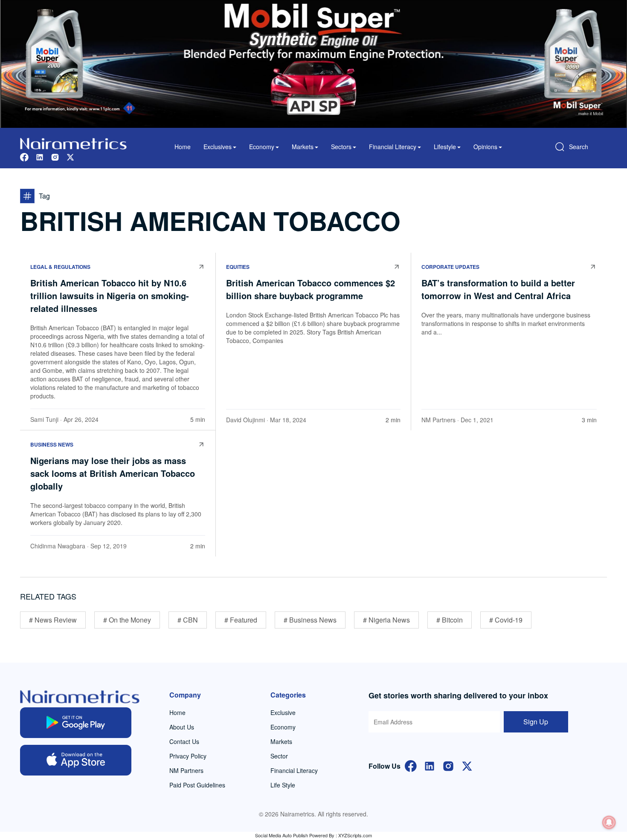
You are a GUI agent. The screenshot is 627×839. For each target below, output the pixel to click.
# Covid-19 (505, 620)
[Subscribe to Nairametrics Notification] (609, 822)
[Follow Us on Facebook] (411, 765)
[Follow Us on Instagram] (448, 765)
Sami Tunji (44, 419)
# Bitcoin (449, 620)
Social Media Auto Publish (281, 835)
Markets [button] (303, 146)
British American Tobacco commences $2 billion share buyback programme (310, 289)
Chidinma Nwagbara (57, 546)
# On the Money (127, 620)
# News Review (53, 620)
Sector (279, 756)
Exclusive (283, 712)
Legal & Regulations (60, 267)
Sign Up (535, 722)
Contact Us (184, 741)
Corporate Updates (450, 267)
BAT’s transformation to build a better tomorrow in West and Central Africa (498, 289)
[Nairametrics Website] (73, 142)
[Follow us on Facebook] (24, 156)
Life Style (282, 785)
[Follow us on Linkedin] (39, 156)
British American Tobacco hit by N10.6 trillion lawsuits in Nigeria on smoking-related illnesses (109, 295)
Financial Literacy (294, 770)
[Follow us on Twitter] (70, 156)
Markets (281, 741)
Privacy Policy (187, 756)
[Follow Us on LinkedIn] (429, 765)
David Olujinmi (245, 419)
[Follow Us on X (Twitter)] (467, 765)
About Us (181, 727)
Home (182, 146)
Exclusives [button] (217, 146)
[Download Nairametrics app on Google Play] (75, 722)
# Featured (240, 620)
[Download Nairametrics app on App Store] (75, 760)
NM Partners (438, 419)
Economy (283, 727)
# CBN (187, 620)
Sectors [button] (341, 146)
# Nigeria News (386, 620)
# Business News (310, 620)
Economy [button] (261, 146)
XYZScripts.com (355, 835)
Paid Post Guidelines (197, 785)
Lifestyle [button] (445, 146)
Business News (51, 444)
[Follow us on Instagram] (55, 156)
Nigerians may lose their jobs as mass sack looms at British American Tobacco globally (112, 473)
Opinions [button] (485, 146)
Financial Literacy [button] (392, 146)
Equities (238, 267)
